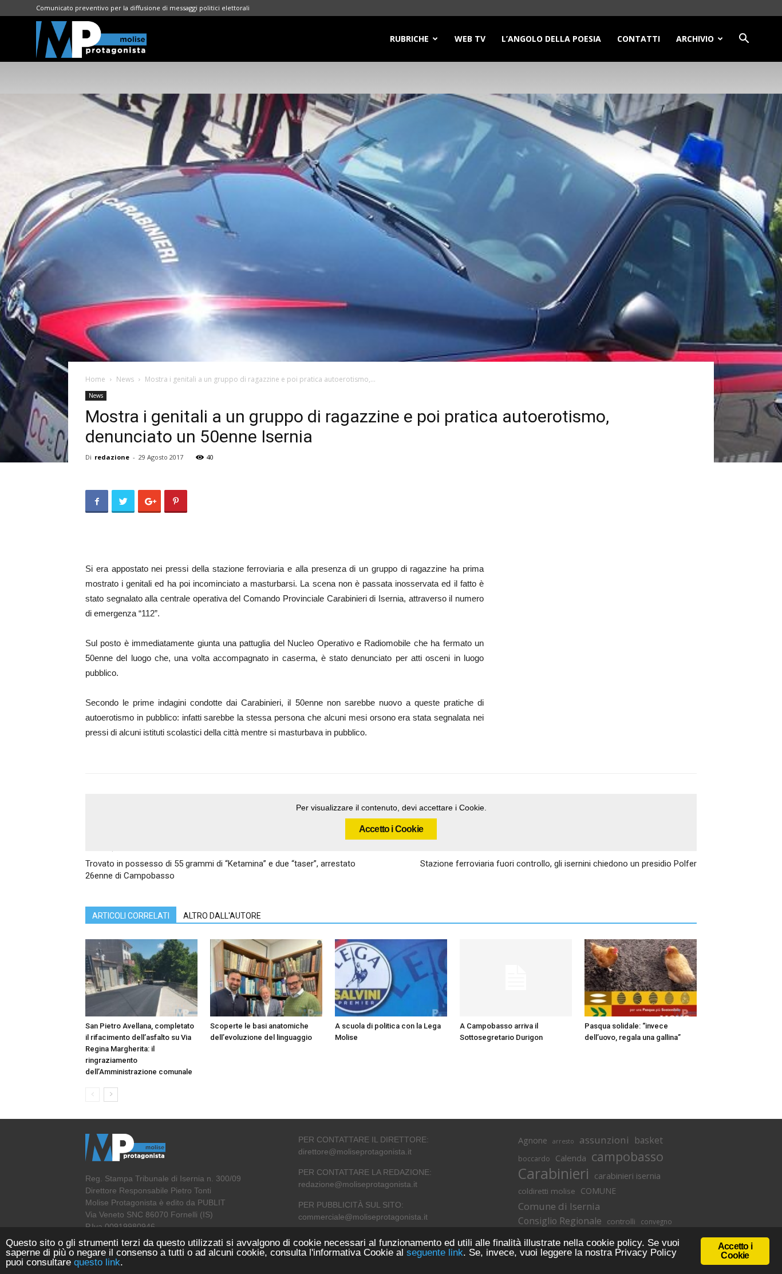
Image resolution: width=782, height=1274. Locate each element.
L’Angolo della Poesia (551, 38)
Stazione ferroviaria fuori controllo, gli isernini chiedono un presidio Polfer (558, 863)
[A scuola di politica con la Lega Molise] (391, 977)
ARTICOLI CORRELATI (130, 915)
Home (95, 379)
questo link (95, 1262)
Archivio (695, 38)
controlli (621, 1221)
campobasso (627, 1156)
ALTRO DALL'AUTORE (222, 915)
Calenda (570, 1158)
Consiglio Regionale (560, 1221)
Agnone (532, 1140)
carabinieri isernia (627, 1175)
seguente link (434, 1252)
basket (648, 1140)
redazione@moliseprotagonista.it (357, 1184)
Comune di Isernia (559, 1206)
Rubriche (409, 38)
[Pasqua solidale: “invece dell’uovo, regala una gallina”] (640, 977)
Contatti (638, 38)
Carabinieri (553, 1174)
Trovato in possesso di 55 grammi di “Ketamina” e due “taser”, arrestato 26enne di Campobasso (220, 869)
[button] (743, 39)
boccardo (534, 1159)
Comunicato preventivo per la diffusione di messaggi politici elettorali (143, 7)
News (125, 379)
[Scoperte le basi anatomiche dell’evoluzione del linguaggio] (266, 977)
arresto (563, 1141)
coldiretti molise (546, 1191)
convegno (656, 1221)
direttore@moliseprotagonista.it (355, 1151)
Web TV (470, 38)
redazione (111, 457)
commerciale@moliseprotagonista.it (363, 1216)
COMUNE (598, 1190)
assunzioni (604, 1140)
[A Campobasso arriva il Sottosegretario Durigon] (516, 977)
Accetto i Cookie (391, 829)
